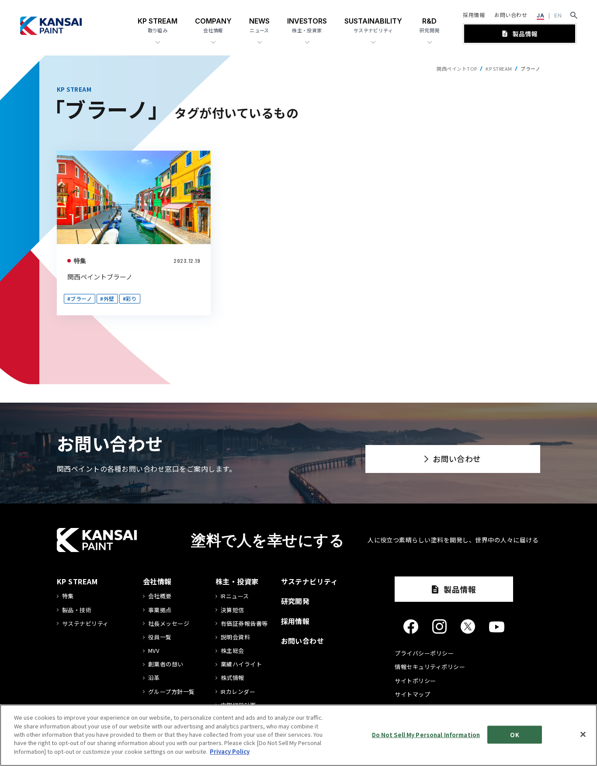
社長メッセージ (168, 624)
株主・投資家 (237, 581)
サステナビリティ (85, 624)
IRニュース (235, 596)
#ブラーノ (79, 298)
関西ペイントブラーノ (99, 276)
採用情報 (474, 14)
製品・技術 (76, 610)
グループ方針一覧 (171, 692)
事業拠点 (160, 610)
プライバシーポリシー (424, 653)
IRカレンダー (238, 692)
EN (558, 15)
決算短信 (232, 610)
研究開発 (295, 601)
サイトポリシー (415, 680)
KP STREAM (499, 68)
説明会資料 (235, 637)
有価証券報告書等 (244, 624)
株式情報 (232, 678)
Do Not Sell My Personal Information (426, 734)
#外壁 (107, 298)
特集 (80, 260)
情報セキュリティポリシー (430, 666)
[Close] (583, 734)
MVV (153, 651)
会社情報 (157, 581)
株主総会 (232, 651)
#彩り (130, 298)
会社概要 (160, 596)
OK (514, 734)
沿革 (154, 678)
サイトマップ (412, 694)
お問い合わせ (510, 14)
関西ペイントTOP (457, 68)
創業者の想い (166, 664)
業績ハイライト (241, 664)
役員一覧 (160, 637)
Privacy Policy (230, 751)
